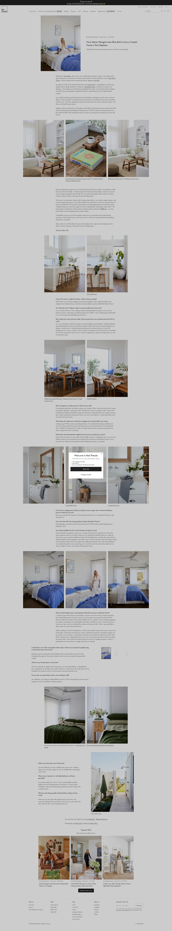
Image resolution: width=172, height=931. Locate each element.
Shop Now (86, 469)
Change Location (86, 475)
